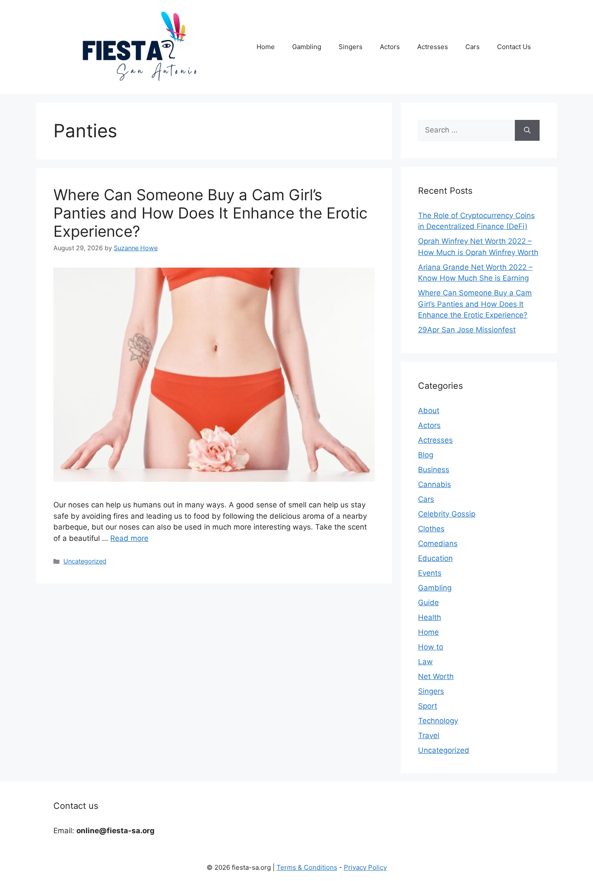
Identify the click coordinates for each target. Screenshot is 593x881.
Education (435, 558)
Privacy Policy (365, 867)
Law (425, 661)
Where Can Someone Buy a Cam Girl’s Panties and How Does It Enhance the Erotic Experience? (210, 212)
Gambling (306, 47)
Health (429, 617)
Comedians (438, 543)
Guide (428, 602)
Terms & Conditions (307, 867)
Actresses (432, 47)
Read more (129, 538)
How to (430, 647)
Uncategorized (84, 561)
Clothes (431, 528)
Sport (427, 706)
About (428, 410)
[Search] (527, 130)
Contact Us (514, 47)
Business (433, 469)
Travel (428, 735)
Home (266, 47)
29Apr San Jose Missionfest (467, 329)
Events (429, 573)
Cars (472, 47)
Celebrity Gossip (446, 514)
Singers (350, 47)
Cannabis (434, 484)
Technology (438, 720)
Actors (390, 47)
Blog (425, 454)
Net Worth (436, 676)
